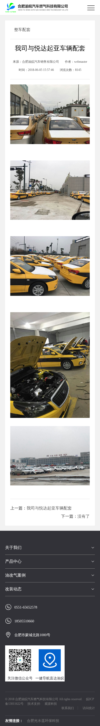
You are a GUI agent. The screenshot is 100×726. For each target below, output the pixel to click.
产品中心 (13, 561)
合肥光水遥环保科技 (43, 721)
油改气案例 (15, 575)
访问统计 (89, 708)
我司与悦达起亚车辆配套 (49, 508)
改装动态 (13, 589)
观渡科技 (51, 704)
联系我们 (68, 708)
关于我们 (13, 547)
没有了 (83, 516)
